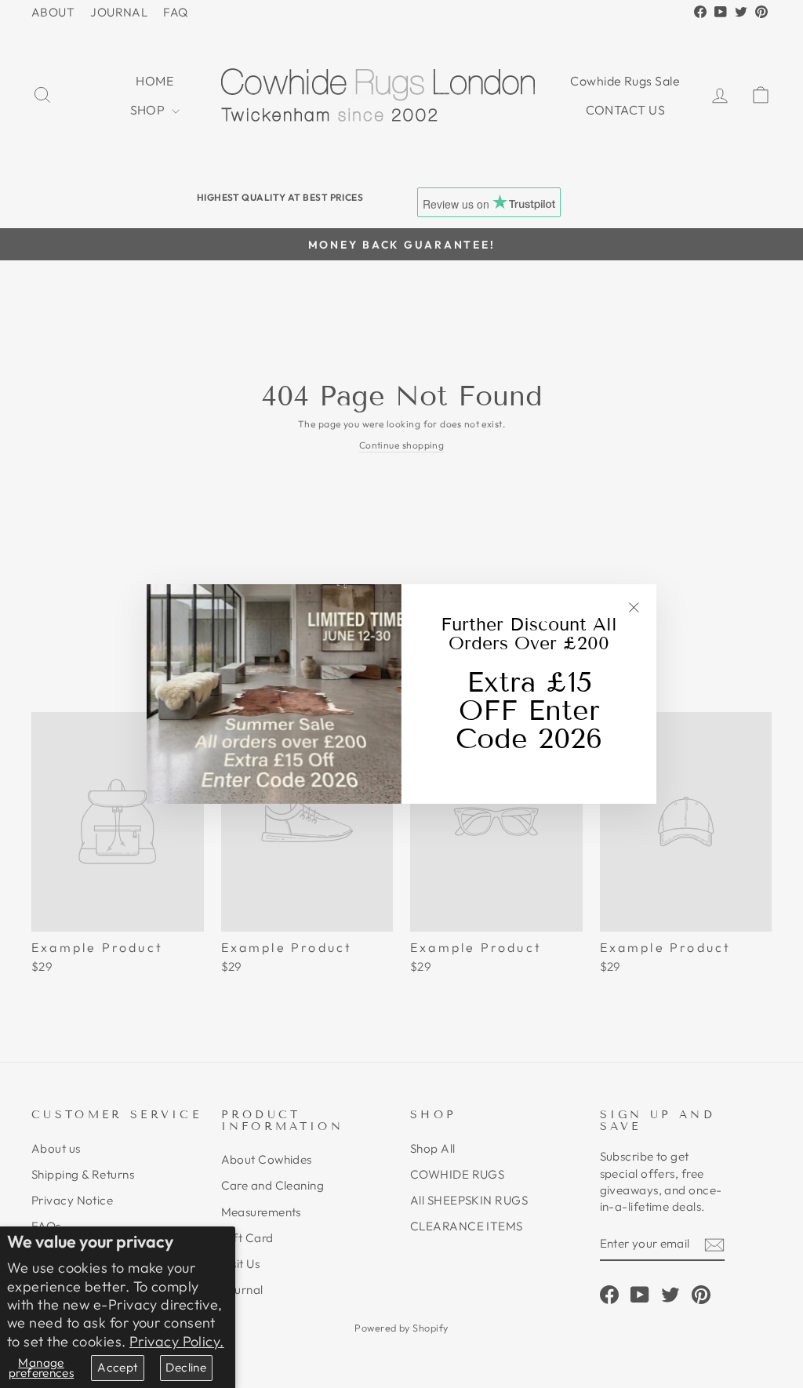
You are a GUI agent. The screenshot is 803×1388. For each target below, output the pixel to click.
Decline (185, 1367)
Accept (117, 1367)
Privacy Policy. (176, 1341)
